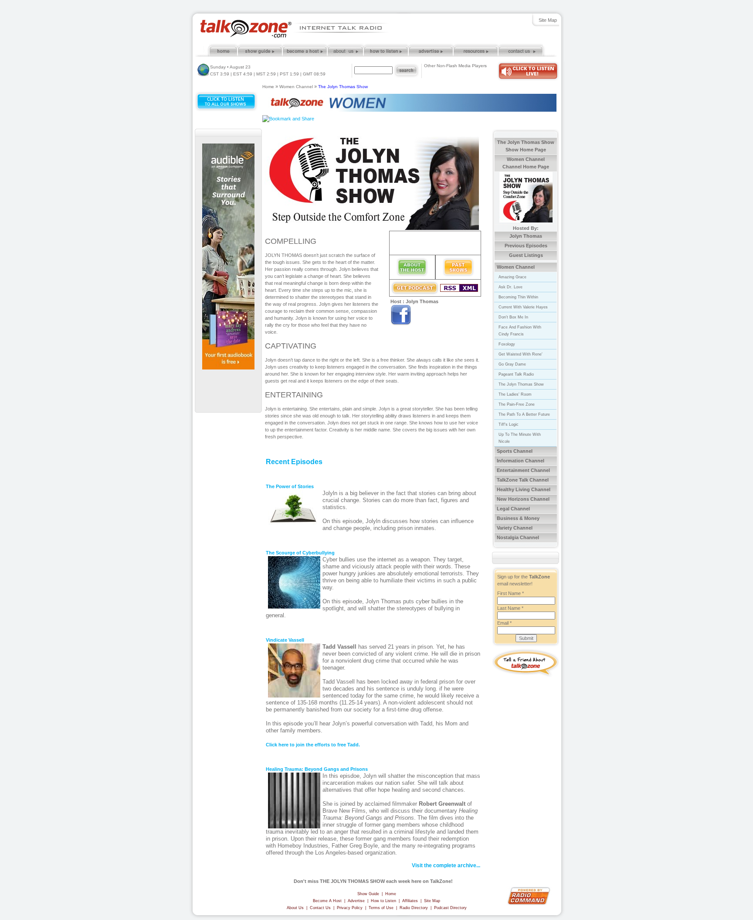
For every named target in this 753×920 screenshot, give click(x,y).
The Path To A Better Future (524, 414)
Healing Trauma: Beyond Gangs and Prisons (317, 769)
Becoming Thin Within (518, 297)
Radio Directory (414, 908)
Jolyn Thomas (525, 236)
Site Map (548, 20)
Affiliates (410, 901)
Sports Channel (515, 451)
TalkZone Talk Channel (523, 479)
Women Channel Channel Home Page (525, 163)
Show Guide (368, 894)
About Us (295, 908)
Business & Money (518, 518)
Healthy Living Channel (523, 489)
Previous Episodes (526, 245)
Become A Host (327, 901)
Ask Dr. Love (510, 287)
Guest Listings (526, 255)
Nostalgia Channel (518, 537)
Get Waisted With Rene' (521, 354)
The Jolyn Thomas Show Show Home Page (525, 146)
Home (268, 86)
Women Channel (296, 86)
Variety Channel (515, 527)
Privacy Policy (350, 908)
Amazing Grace (512, 277)
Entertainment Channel (523, 470)
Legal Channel (513, 508)
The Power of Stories (290, 486)
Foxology (507, 344)
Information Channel (520, 460)
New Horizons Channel (523, 499)
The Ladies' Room (515, 394)
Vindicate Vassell (285, 640)
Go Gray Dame (512, 364)
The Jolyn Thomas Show (343, 86)
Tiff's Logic (509, 424)
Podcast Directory (450, 908)
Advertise (356, 901)
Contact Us (320, 908)
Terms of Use (381, 908)
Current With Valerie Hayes (523, 307)
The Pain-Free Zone (517, 404)
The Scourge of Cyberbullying (300, 552)
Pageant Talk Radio (516, 374)
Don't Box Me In (513, 317)
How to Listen (383, 901)
